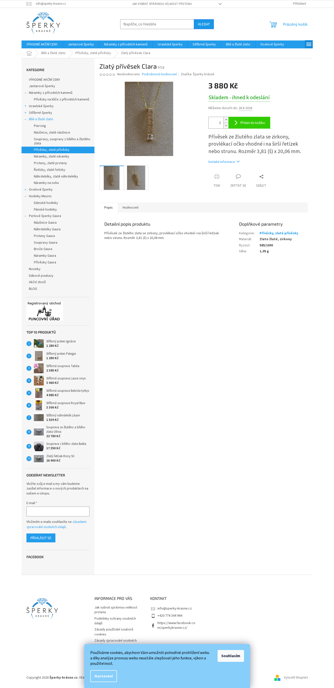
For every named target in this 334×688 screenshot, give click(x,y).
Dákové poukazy (41, 275)
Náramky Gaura (45, 255)
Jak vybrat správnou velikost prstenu (162, 4)
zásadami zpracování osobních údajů (56, 524)
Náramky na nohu (46, 182)
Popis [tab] (108, 207)
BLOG (33, 288)
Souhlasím (230, 656)
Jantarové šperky (42, 86)
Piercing (40, 125)
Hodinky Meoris (40, 196)
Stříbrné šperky (40, 112)
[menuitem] (42, 44)
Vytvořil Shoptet (296, 677)
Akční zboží (37, 282)
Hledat (204, 24)
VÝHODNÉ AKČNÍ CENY (44, 79)
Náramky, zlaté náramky (51, 156)
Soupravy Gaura (45, 242)
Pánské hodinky (45, 209)
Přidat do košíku (252, 122)
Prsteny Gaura (44, 236)
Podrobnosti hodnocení (159, 74)
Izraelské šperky (41, 106)
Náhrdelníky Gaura (47, 229)
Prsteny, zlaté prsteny (50, 163)
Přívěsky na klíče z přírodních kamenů (61, 99)
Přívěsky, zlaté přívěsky (51, 149)
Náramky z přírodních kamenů (50, 92)
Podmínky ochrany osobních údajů (115, 621)
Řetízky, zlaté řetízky (49, 169)
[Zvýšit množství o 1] (225, 120)
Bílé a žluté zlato (41, 119)
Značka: (197, 74)
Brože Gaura (43, 249)
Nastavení (103, 676)
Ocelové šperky (41, 189)
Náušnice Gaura (45, 222)
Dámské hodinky (46, 202)
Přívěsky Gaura (45, 262)
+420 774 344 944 (169, 615)
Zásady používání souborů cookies (113, 632)
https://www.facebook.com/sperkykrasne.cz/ (176, 625)
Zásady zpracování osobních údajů (115, 643)
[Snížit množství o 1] (225, 125)
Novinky (35, 269)
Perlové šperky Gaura (45, 216)
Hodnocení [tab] (130, 207)
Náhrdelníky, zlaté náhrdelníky (56, 176)
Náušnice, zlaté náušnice (52, 132)
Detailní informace (221, 161)
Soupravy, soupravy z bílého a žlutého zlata (62, 141)
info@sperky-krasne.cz (174, 608)
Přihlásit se (40, 538)
